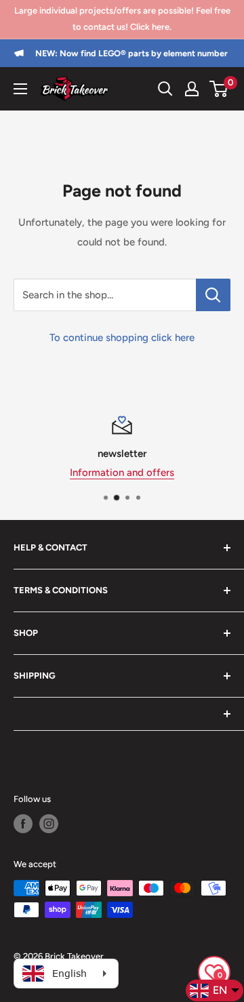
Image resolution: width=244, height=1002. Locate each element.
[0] (219, 89)
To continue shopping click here (122, 338)
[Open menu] (20, 88)
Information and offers (122, 472)
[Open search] (165, 88)
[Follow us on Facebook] (23, 823)
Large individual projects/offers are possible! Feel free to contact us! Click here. (122, 18)
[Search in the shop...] (213, 295)
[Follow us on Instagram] (48, 823)
